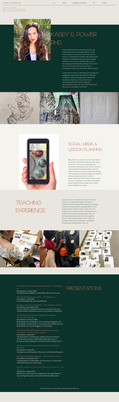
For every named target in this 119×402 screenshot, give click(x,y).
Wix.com (76, 388)
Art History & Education (9, 7)
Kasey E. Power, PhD (12, 3)
